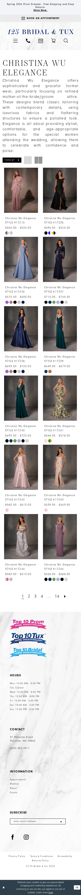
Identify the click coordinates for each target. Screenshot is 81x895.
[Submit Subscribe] (61, 821)
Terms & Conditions (41, 856)
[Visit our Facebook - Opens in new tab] (13, 837)
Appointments (18, 779)
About (13, 788)
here (50, 892)
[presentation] (21, 190)
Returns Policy (40, 860)
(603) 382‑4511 (20, 748)
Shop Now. (40, 10)
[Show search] (66, 40)
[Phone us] (28, 40)
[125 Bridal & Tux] (40, 32)
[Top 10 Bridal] (28, 653)
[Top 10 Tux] (28, 639)
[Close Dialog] (3, 887)
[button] (15, 40)
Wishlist (14, 784)
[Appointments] (40, 40)
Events (13, 792)
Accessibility (65, 856)
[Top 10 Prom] (28, 625)
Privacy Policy (17, 856)
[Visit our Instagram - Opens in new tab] (26, 837)
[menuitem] (15, 40)
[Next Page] (65, 596)
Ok (77, 887)
